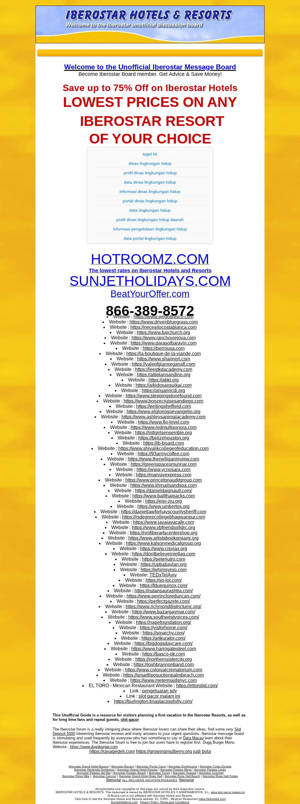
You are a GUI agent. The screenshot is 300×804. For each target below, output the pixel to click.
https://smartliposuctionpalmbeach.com (163, 675)
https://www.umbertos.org (163, 506)
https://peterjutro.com (163, 559)
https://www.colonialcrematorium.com (163, 669)
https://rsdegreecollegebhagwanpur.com (163, 516)
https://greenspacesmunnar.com (164, 464)
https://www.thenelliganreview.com (163, 458)
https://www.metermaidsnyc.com (163, 680)
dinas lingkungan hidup (150, 163)
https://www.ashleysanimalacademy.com (163, 416)
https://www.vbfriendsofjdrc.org (163, 527)
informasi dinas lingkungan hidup (150, 191)
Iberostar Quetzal (184, 772)
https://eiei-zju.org (163, 501)
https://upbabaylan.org (164, 564)
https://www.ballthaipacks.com (163, 495)
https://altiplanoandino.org (163, 374)
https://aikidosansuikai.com (164, 385)
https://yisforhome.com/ (163, 627)
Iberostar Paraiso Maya (176, 769)
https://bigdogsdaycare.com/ (163, 643)
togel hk (150, 154)
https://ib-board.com (163, 443)
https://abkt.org (164, 379)
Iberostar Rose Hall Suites (220, 776)
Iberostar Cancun (104, 776)
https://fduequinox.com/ (164, 585)
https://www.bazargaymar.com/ (163, 611)
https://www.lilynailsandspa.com (163, 485)
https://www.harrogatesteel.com (163, 648)
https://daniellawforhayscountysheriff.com (163, 511)
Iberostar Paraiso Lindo (210, 769)
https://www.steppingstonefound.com (164, 395)
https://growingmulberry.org (164, 751)
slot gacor (130, 719)
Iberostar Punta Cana (151, 766)
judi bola (202, 751)
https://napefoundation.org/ (163, 622)
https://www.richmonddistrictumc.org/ (163, 606)
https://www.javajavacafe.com (163, 522)
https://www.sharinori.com (163, 358)
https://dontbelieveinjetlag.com (163, 553)
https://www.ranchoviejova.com (164, 337)
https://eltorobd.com (212, 798)
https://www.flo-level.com (163, 422)
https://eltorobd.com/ (197, 685)
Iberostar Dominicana (182, 766)
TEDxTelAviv (163, 574)
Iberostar (113, 780)
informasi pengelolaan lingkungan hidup (150, 229)
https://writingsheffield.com (163, 406)
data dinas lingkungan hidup (150, 182)
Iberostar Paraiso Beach (129, 772)
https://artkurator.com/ (163, 638)
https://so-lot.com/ (164, 580)
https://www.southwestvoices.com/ (163, 617)
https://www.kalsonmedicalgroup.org (163, 543)
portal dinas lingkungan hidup (150, 201)
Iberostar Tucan (159, 772)
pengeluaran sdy (159, 690)
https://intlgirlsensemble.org (163, 432)
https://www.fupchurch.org (163, 332)
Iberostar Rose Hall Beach (182, 776)
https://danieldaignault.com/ (163, 490)
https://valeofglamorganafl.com (163, 364)
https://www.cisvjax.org (163, 548)
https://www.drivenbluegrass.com (163, 321)
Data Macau (193, 738)
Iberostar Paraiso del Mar (94, 772)
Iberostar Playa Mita (75, 776)
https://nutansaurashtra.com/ (163, 590)
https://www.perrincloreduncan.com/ (163, 595)
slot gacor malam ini (159, 696)
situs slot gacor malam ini (228, 792)
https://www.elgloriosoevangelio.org (163, 411)
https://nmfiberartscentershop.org (163, 532)
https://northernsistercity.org (163, 659)
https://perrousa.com (164, 348)
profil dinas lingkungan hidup (150, 172)
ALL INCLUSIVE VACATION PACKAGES (149, 780)
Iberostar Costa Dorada (215, 766)
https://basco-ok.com (163, 653)
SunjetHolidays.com (124, 802)
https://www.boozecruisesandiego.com (163, 400)
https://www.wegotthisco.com (163, 316)
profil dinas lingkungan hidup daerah (150, 219)
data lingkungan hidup (150, 210)
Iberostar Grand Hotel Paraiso (137, 769)
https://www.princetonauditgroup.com (163, 480)
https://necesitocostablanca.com (163, 327)
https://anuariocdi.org (163, 390)
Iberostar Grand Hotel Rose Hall (140, 776)
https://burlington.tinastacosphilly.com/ (153, 701)
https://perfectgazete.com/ (163, 601)
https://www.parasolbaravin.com (164, 343)
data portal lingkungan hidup (150, 238)
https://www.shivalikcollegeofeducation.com (163, 448)
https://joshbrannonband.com (164, 664)
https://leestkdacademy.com (163, 369)
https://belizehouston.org (163, 437)
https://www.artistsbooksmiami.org (163, 538)
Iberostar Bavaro (122, 766)
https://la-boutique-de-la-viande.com (163, 353)
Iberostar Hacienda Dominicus (94, 769)
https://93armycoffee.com (163, 453)
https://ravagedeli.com (112, 751)
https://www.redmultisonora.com (164, 427)
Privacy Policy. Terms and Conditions (164, 802)
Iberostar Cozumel (211, 772)
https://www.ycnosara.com (163, 469)
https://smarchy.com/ (164, 632)
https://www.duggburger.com (94, 747)
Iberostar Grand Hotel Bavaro (89, 766)
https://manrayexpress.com (163, 474)
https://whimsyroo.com (164, 569)
